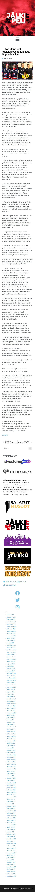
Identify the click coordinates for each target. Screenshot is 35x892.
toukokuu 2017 (11, 867)
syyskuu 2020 (11, 773)
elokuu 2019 (10, 804)
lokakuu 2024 (11, 661)
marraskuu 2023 (11, 687)
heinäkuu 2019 (11, 806)
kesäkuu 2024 (11, 671)
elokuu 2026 (10, 615)
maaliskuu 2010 (11, 876)
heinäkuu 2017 (11, 862)
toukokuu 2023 (11, 699)
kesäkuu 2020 (11, 780)
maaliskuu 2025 (11, 650)
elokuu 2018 (10, 832)
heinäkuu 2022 (11, 722)
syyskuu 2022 (11, 717)
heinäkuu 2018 (11, 834)
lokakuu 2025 (11, 638)
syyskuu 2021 (11, 745)
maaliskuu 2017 (11, 871)
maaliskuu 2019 (11, 815)
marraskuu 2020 (11, 769)
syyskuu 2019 (11, 801)
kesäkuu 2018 (11, 836)
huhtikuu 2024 (11, 675)
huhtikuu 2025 (11, 647)
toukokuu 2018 (11, 839)
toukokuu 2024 (11, 673)
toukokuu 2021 (11, 755)
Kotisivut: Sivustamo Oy (26, 888)
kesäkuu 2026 (11, 619)
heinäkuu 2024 (11, 668)
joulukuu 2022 (11, 710)
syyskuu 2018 (11, 829)
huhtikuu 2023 (11, 701)
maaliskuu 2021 (11, 759)
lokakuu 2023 (11, 689)
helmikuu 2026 (11, 629)
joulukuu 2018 (11, 822)
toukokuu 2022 (11, 727)
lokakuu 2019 (11, 799)
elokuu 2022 (10, 720)
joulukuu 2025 (11, 633)
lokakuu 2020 (11, 771)
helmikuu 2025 (11, 652)
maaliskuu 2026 (11, 626)
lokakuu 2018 (11, 827)
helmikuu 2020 (11, 790)
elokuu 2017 (10, 860)
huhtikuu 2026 (11, 624)
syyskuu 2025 (11, 640)
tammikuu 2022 (11, 736)
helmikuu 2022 (11, 734)
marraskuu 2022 (11, 713)
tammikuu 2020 (11, 792)
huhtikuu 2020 (11, 785)
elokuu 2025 (10, 643)
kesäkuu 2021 (11, 752)
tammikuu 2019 (11, 820)
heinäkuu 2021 (11, 750)
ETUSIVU (5, 435)
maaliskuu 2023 (11, 703)
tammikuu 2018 (11, 848)
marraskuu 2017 (11, 853)
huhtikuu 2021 (11, 757)
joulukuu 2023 (11, 685)
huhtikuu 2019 (11, 813)
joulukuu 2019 (11, 794)
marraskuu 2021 (11, 741)
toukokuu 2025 (11, 645)
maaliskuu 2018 (11, 843)
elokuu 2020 (10, 776)
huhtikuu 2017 (11, 869)
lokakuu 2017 (11, 855)
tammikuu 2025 (11, 654)
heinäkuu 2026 (11, 617)
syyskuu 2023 (11, 692)
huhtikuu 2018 (11, 841)
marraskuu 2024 (11, 659)
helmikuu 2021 (11, 762)
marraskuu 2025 (11, 636)
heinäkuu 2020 (11, 778)
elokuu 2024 (10, 666)
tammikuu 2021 (11, 764)
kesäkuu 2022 (11, 724)
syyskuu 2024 (11, 664)
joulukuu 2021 (11, 738)
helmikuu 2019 (11, 818)
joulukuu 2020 (11, 766)
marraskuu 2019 (11, 797)
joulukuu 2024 (11, 657)
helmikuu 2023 (11, 706)
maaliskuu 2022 (11, 731)
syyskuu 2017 (11, 857)
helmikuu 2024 (11, 680)
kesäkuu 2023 (11, 696)
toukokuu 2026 (11, 622)
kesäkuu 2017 (11, 864)
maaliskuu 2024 (11, 678)
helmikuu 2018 (11, 846)
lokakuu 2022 (11, 715)
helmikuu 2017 (11, 874)
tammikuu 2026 (11, 631)
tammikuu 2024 (11, 682)
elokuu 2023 (10, 694)
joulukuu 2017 (11, 850)
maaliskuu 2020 (11, 787)
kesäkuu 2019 (11, 808)
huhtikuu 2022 (11, 729)
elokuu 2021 (10, 748)
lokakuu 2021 (11, 743)
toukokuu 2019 (11, 811)
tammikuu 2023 (11, 708)
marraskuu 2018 (11, 825)
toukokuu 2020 (11, 783)
